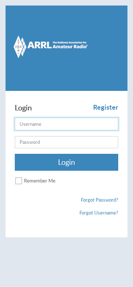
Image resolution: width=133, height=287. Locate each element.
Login (66, 162)
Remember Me (39, 180)
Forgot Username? (98, 212)
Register (105, 106)
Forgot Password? (99, 199)
